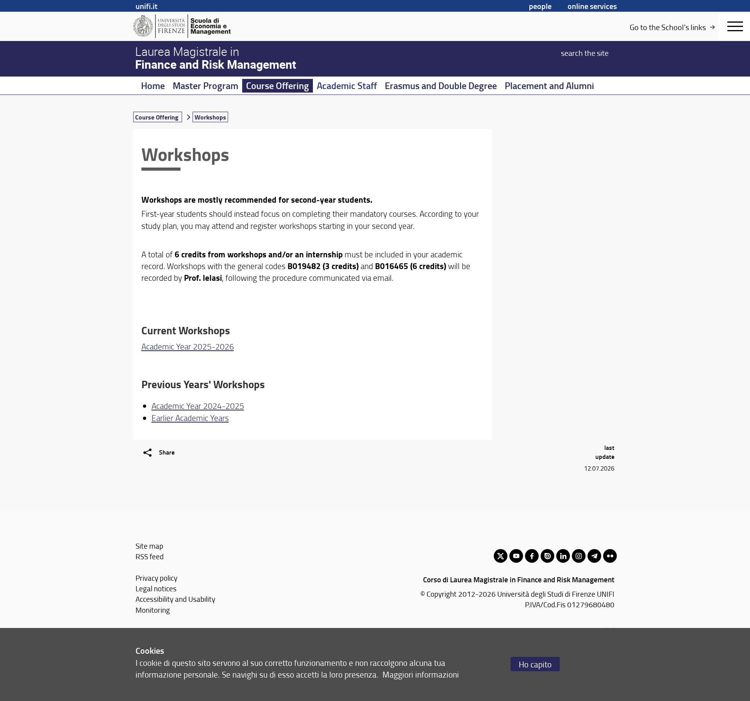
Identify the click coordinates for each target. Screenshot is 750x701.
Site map (149, 545)
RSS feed (150, 556)
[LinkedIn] (563, 556)
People (540, 5)
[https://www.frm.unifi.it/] (193, 26)
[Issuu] (547, 556)
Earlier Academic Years (190, 417)
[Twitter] (500, 556)
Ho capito (535, 664)
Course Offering (277, 85)
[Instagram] (579, 556)
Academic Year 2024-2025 (198, 405)
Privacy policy (156, 578)
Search (585, 52)
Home (153, 85)
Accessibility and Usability (175, 599)
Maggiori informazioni (420, 674)
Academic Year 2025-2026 (187, 346)
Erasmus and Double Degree (441, 85)
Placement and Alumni (549, 85)
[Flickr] (610, 556)
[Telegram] (594, 556)
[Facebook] (532, 556)
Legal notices (156, 588)
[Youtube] (516, 556)
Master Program (205, 85)
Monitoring (153, 610)
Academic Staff (347, 85)
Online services (592, 5)
